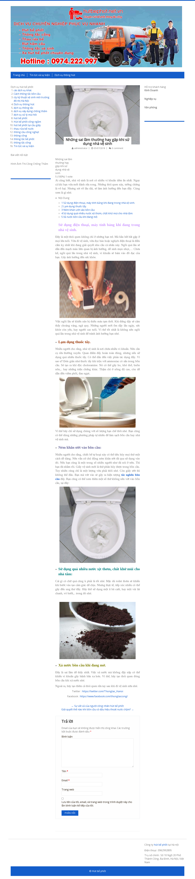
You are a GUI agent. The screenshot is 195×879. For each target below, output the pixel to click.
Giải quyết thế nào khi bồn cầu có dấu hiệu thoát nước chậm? (97, 709)
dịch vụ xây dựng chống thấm (30, 111)
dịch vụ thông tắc (23, 107)
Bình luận (67, 736)
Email (66, 780)
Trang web (68, 789)
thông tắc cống (22, 142)
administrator (80, 148)
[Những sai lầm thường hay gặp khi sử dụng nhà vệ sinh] (97, 110)
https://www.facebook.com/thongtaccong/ (104, 696)
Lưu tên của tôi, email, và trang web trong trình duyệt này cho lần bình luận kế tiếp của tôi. (97, 803)
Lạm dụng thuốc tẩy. (74, 206)
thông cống (20, 135)
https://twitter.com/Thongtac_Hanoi (102, 691)
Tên (65, 771)
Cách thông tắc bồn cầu (27, 93)
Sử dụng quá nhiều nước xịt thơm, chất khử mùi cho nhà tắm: (97, 213)
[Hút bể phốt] (96, 36)
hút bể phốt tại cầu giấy (27, 125)
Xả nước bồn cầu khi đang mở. (79, 217)
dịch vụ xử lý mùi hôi (25, 114)
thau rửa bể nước (24, 128)
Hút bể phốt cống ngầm (27, 121)
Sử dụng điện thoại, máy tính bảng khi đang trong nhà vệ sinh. (98, 203)
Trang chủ (19, 75)
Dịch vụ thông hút (65, 75)
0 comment (117, 148)
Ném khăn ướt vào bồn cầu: (78, 210)
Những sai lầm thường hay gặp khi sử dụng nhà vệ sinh (97, 141)
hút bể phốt (20, 118)
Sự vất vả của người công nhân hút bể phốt (97, 706)
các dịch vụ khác (23, 90)
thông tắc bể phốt (24, 139)
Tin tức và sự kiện (40, 75)
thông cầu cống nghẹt (26, 132)
